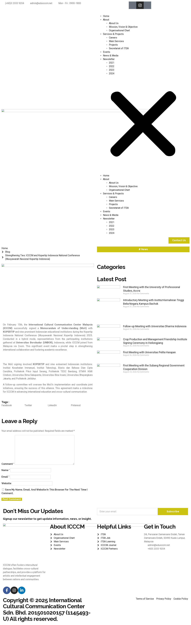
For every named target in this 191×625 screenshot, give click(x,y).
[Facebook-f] (6, 590)
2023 (111, 69)
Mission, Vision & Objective (123, 26)
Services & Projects (113, 34)
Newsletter (109, 59)
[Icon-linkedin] (147, 5)
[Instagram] (140, 5)
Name (5, 470)
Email (5, 476)
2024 (111, 73)
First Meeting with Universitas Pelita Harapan (149, 352)
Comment (7, 464)
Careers (113, 37)
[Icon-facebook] (132, 5)
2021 (111, 62)
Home (106, 16)
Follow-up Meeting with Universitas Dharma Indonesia (154, 326)
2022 (111, 66)
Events (106, 52)
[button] (143, 124)
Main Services (116, 41)
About (106, 19)
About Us (113, 23)
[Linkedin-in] (21, 590)
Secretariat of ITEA (119, 48)
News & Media (110, 55)
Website (6, 483)
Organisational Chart (119, 30)
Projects (113, 44)
